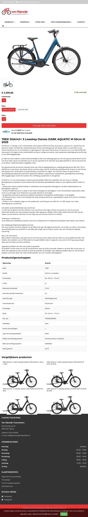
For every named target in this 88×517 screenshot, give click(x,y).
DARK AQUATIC (8, 109)
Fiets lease (6, 480)
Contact (81, 22)
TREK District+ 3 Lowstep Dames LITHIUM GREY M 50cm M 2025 (67, 390)
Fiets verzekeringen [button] (61, 22)
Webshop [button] (9, 22)
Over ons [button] (40, 22)
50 (4, 100)
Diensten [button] (24, 22)
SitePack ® (62, 508)
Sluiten (64, 514)
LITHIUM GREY (22, 109)
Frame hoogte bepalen (11, 483)
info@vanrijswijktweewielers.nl (28, 2)
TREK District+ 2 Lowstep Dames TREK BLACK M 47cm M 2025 (23, 390)
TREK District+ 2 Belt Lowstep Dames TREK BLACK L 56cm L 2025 (23, 363)
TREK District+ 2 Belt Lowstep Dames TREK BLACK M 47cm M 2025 (65, 363)
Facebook (8, 496)
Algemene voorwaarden (11, 477)
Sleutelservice (7, 486)
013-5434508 (9, 2)
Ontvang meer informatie (44, 125)
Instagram (8, 500)
